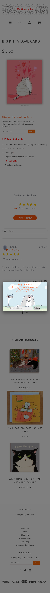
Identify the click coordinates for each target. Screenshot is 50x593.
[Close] (47, 281)
